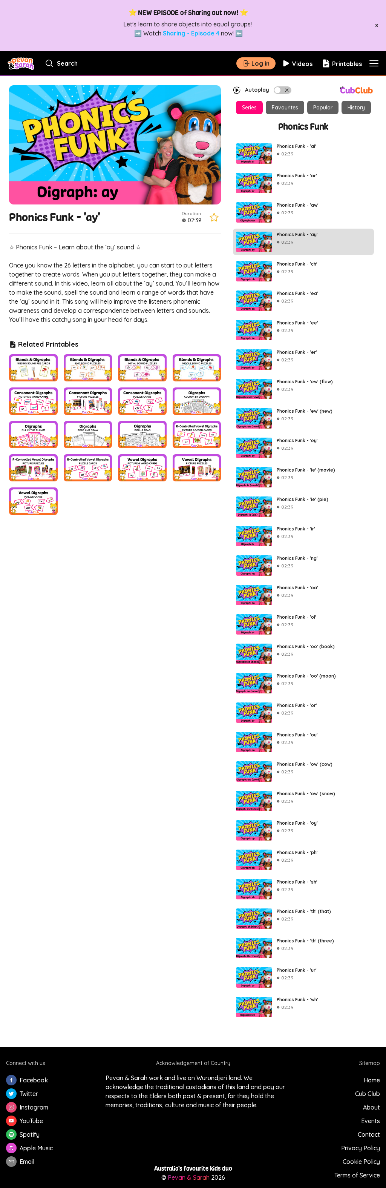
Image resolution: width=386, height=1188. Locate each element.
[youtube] (11, 1121)
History (356, 107)
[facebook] (11, 1080)
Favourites (285, 107)
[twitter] (11, 1093)
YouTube (31, 1121)
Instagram (34, 1107)
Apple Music (36, 1148)
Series (249, 107)
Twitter (29, 1093)
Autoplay (257, 89)
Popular (322, 107)
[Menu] (374, 63)
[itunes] (11, 1148)
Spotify (30, 1134)
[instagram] (11, 1107)
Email (27, 1161)
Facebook (34, 1080)
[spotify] (11, 1134)
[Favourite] (214, 217)
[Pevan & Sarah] (21, 63)
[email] (11, 1161)
